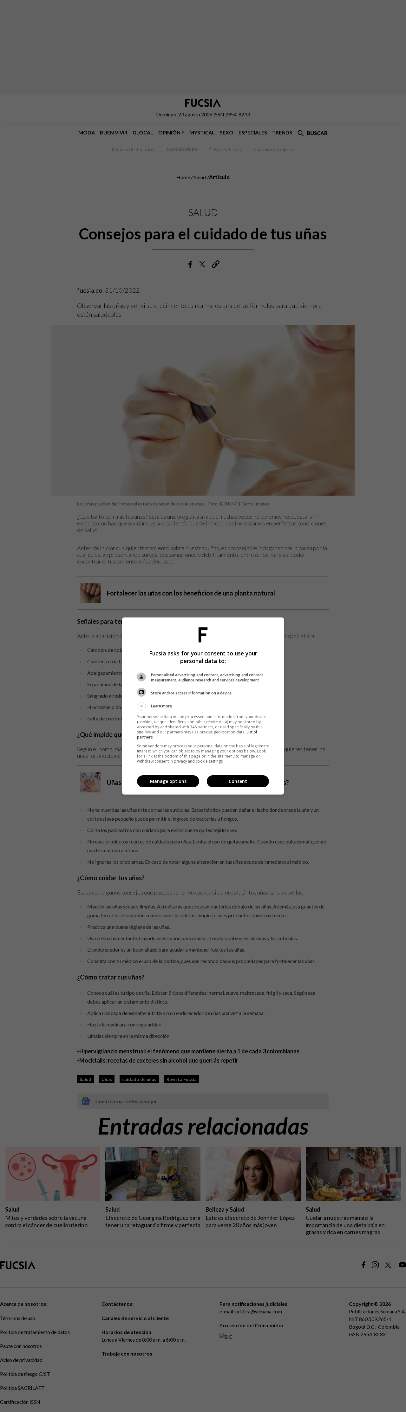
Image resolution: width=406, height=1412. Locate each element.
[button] (203, 706)
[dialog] (203, 706)
